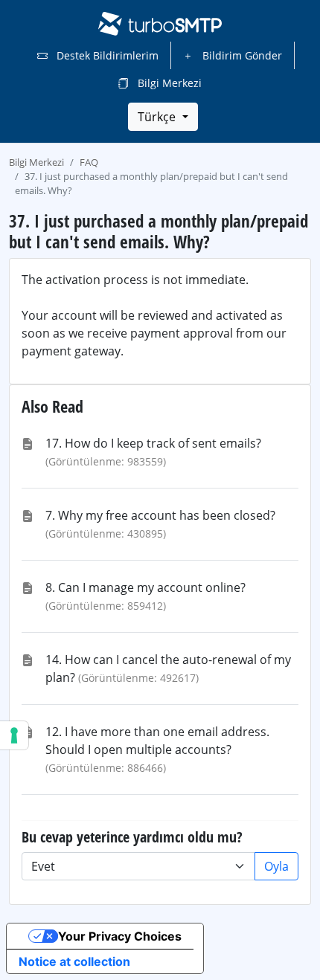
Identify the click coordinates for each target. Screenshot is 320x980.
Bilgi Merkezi (168, 83)
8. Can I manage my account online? (145, 587)
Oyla (276, 866)
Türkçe (158, 117)
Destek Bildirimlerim (106, 55)
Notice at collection (74, 961)
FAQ (89, 162)
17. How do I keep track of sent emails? (153, 443)
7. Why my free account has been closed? (160, 515)
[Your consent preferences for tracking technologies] (14, 735)
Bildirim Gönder (240, 55)
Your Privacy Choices (120, 936)
